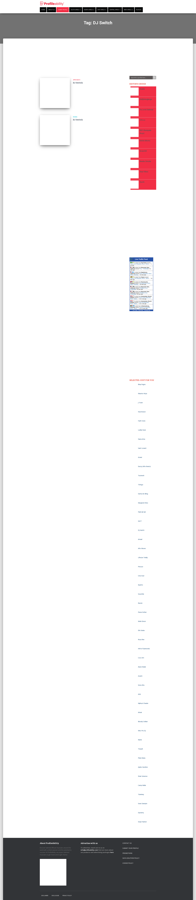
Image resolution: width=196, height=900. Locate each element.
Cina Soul (141, 576)
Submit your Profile (130, 848)
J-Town (140, 403)
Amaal (140, 539)
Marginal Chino (143, 503)
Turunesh (141, 475)
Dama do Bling (143, 494)
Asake (142, 89)
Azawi (140, 457)
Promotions (127, 853)
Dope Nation (142, 822)
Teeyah (140, 749)
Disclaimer (44, 895)
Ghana (75, 117)
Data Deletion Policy (130, 858)
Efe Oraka (141, 630)
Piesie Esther (142, 612)
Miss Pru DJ (142, 731)
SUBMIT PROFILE (62, 10)
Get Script (135, 310)
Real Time (140, 310)
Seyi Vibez (144, 172)
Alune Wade (142, 667)
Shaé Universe (142, 776)
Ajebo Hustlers (143, 767)
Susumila (141, 594)
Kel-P (139, 521)
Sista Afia (141, 685)
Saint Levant (142, 448)
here (112, 852)
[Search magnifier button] (154, 77)
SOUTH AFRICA (75, 10)
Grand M (143, 151)
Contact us (127, 843)
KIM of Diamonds (144, 649)
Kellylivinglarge (146, 99)
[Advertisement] (98, 52)
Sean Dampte (142, 803)
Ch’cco (142, 120)
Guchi (142, 182)
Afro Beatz (76, 80)
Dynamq (141, 813)
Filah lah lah (142, 512)
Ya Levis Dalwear (146, 110)
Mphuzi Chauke (143, 703)
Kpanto (140, 585)
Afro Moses (142, 548)
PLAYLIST (138, 10)
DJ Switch (78, 82)
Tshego (140, 485)
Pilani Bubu (141, 758)
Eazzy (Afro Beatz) (144, 466)
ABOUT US (51, 10)
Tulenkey (141, 794)
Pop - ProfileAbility (144, 268)
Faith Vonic (141, 421)
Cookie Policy (127, 863)
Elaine (140, 740)
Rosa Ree (141, 639)
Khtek (140, 712)
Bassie (140, 603)
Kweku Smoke (145, 161)
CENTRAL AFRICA (114, 10)
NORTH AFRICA (88, 10)
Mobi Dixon (142, 621)
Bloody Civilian (143, 721)
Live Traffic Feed (141, 259)
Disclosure (55, 895)
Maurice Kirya (142, 393)
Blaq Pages (142, 384)
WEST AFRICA (128, 10)
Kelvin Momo (145, 141)
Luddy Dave (142, 430)
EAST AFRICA (101, 10)
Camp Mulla (142, 785)
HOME (43, 10)
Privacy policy (67, 895)
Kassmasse (142, 412)
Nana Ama (141, 439)
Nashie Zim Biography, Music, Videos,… (140, 278)
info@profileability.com (89, 850)
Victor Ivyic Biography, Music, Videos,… (140, 264)
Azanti (140, 676)
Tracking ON (147, 310)
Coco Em (141, 658)
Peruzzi (140, 567)
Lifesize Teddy (143, 557)
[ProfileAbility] (52, 3)
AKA (139, 694)
